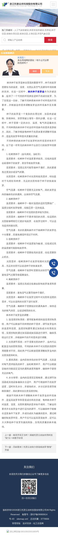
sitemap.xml (22, 519)
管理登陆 (16, 523)
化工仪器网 (38, 523)
